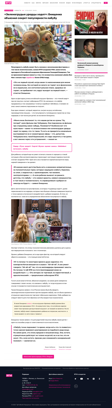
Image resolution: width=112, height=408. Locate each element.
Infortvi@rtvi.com (27, 389)
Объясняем (54, 2)
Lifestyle (86, 2)
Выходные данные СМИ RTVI (31, 368)
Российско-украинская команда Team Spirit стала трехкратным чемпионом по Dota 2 (90, 84)
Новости (27, 2)
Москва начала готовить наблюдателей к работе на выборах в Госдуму (89, 93)
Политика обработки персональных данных (76, 368)
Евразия (46, 2)
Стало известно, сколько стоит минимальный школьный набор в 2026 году (90, 101)
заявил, (29, 303)
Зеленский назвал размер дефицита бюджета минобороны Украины (90, 65)
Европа (38, 2)
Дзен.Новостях (57, 378)
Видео (68, 2)
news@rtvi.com (38, 391)
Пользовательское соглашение (51, 368)
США (33, 2)
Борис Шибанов (50, 347)
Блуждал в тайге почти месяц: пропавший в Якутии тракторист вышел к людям (89, 76)
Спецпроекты (96, 2)
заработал (30, 77)
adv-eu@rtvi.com (37, 396)
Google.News (54, 380)
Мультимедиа (77, 2)
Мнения (62, 2)
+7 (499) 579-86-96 (31, 385)
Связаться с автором (50, 349)
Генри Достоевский (65, 347)
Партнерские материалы (30, 398)
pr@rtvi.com (37, 394)
